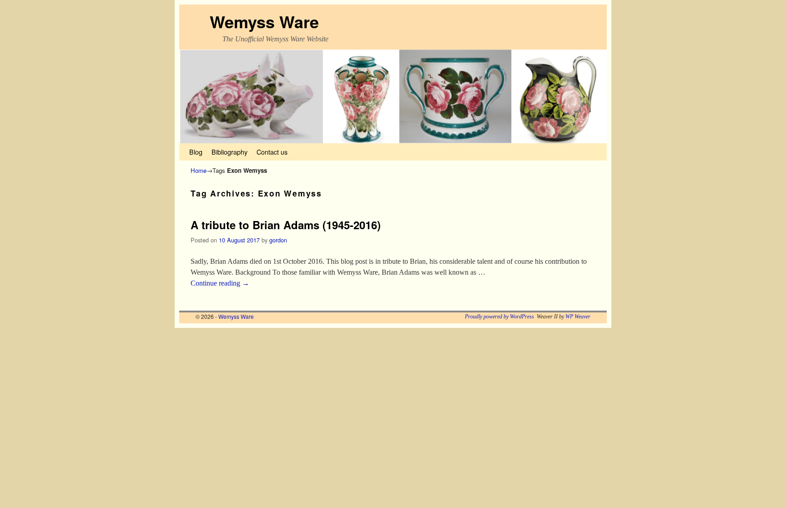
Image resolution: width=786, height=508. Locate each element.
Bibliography (229, 151)
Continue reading (220, 283)
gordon (278, 240)
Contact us (272, 151)
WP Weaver (577, 316)
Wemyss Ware (264, 21)
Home (199, 170)
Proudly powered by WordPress (499, 316)
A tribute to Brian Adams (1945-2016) (286, 224)
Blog (195, 151)
